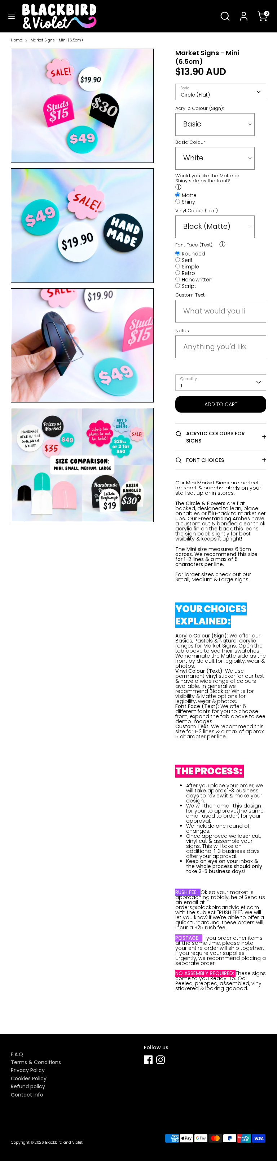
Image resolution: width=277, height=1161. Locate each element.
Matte (189, 195)
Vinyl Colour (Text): (197, 210)
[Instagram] (160, 1059)
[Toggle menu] (11, 16)
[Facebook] (148, 1059)
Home (16, 41)
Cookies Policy (29, 1078)
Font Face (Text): (194, 245)
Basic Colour (190, 142)
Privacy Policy (28, 1070)
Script (189, 286)
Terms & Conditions (36, 1062)
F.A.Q (17, 1054)
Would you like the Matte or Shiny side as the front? (207, 178)
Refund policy (28, 1086)
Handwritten (197, 279)
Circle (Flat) (195, 94)
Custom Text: (190, 295)
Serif (187, 260)
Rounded (193, 253)
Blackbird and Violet (64, 1142)
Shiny (188, 201)
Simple (190, 266)
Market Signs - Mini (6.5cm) (57, 41)
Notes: (182, 330)
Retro (188, 273)
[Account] (244, 11)
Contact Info (27, 1094)
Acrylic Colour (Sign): (199, 108)
